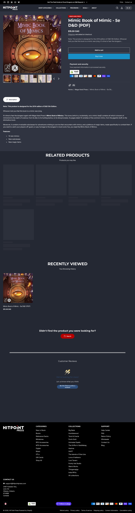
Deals (85, 8)
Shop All (39, 460)
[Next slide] (58, 78)
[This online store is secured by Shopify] (99, 72)
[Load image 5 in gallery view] (42, 79)
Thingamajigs (73, 469)
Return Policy (106, 436)
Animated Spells (74, 442)
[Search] (117, 8)
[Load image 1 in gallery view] (7, 79)
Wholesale (105, 439)
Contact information (111, 510)
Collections (61, 8)
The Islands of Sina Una (77, 454)
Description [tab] (13, 99)
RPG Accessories (42, 442)
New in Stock (41, 430)
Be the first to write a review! (67, 386)
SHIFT (70, 451)
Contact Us (105, 442)
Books (38, 433)
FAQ (102, 433)
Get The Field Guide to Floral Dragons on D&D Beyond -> (66, 2)
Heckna (71, 448)
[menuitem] (51, 430)
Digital (38, 448)
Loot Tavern (72, 460)
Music (38, 451)
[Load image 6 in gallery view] (51, 79)
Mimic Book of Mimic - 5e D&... (101, 89)
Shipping (71, 34)
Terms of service (86, 510)
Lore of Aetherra (74, 457)
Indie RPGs (72, 472)
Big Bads (71, 430)
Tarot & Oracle (73, 436)
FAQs (121, 2)
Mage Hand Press (75, 16)
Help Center (105, 430)
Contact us (128, 2)
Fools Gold (72, 439)
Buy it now (99, 56)
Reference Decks (42, 436)
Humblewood (73, 433)
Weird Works (73, 466)
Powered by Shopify (25, 510)
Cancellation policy (126, 510)
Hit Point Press (14, 510)
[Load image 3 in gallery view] (24, 79)
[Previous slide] (54, 78)
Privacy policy (75, 510)
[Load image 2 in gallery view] (16, 79)
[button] (117, 8)
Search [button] (69, 336)
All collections (73, 475)
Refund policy (64, 510)
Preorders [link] (74, 8)
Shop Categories (45, 8)
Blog (103, 445)
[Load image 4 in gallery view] (33, 79)
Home (70, 89)
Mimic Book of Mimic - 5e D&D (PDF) (16, 306)
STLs (38, 454)
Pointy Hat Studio (74, 463)
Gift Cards (39, 457)
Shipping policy (99, 510)
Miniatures (39, 439)
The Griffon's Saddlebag (77, 445)
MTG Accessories (42, 445)
